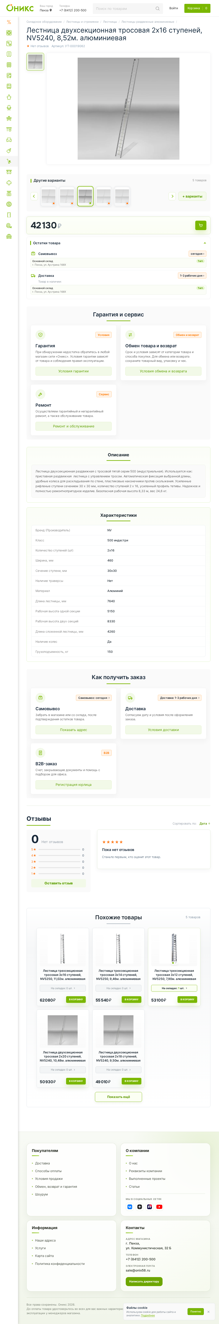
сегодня (197, 253)
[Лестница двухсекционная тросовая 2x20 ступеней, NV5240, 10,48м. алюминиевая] (63, 1030)
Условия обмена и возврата (163, 371)
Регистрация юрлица (74, 784)
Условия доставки (163, 730)
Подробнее (148, 1315)
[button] (128, 108)
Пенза (44, 10)
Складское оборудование (44, 21)
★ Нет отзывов (38, 46)
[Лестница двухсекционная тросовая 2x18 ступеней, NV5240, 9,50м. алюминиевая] (119, 1030)
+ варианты (192, 196)
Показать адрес (73, 730)
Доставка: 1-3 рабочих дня (178, 697)
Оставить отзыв (58, 883)
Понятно (195, 1311)
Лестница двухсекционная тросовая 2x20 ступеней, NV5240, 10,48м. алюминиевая (63, 1056)
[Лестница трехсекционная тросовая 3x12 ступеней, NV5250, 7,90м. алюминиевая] (174, 948)
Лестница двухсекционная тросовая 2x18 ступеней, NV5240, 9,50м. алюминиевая (118, 1056)
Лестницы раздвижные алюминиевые (147, 21)
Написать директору (144, 1281)
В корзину (76, 999)
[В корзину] (200, 225)
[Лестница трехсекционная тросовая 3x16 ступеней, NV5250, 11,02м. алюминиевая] (63, 948)
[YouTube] (159, 1207)
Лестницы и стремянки (82, 21)
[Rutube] (149, 1207)
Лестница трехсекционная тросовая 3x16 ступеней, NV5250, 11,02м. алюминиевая (62, 975)
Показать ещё (118, 1097)
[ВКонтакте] (130, 1207)
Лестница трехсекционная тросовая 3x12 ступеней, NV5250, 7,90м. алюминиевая (174, 975)
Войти (173, 8)
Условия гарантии (73, 371)
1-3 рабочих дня (192, 275)
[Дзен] (140, 1207)
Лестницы (110, 21)
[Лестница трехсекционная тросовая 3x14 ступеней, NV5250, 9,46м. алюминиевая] (119, 948)
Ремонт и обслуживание (73, 426)
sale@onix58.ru (138, 1270)
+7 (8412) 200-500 (140, 1259)
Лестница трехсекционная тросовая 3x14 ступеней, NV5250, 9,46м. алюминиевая (118, 975)
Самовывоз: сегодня (92, 697)
